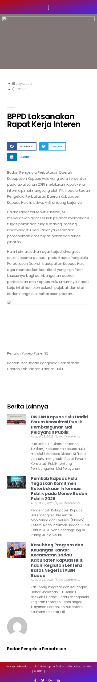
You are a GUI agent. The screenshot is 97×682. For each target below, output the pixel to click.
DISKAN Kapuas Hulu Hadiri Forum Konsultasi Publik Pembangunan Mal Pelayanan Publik (59, 424)
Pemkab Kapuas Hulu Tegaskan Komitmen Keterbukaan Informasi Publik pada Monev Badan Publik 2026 (59, 488)
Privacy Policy (55, 671)
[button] (21, 146)
